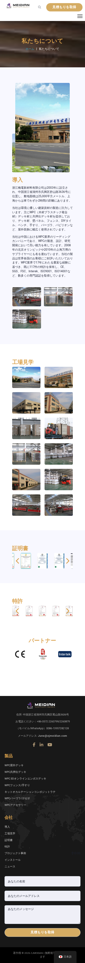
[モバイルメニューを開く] (80, 16)
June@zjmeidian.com (52, 735)
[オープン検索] (39, 7)
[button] (17, 560)
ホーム (30, 48)
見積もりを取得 (64, 7)
